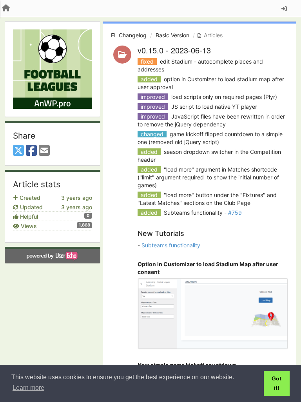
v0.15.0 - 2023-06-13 (174, 50)
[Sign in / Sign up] (284, 8)
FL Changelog (129, 35)
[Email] (44, 150)
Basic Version (172, 35)
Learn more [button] (28, 387)
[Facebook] (31, 150)
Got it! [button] (276, 383)
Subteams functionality (170, 245)
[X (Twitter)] (18, 150)
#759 (235, 212)
